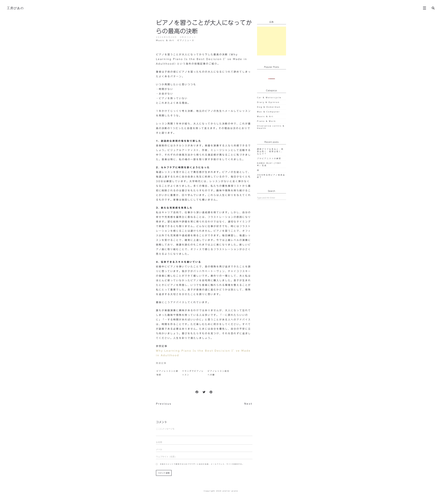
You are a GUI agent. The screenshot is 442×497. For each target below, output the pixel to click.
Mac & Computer (268, 112)
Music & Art (165, 40)
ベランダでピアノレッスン (193, 373)
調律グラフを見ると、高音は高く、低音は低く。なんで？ (270, 151)
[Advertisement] (271, 41)
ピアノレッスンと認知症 (167, 373)
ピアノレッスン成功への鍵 (218, 373)
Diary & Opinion (268, 102)
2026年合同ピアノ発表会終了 (271, 176)
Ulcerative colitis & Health (271, 127)
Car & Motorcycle (269, 97)
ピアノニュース (185, 40)
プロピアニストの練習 (269, 158)
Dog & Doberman (269, 107)
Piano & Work (266, 121)
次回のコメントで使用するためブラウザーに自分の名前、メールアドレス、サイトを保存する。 (202, 464)
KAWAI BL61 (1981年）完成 (269, 164)
